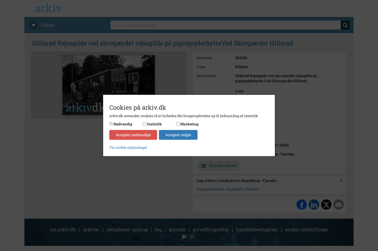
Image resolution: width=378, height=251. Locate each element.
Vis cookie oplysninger (128, 147)
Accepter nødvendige (133, 134)
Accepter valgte (178, 134)
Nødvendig (122, 124)
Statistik (154, 124)
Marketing (189, 124)
